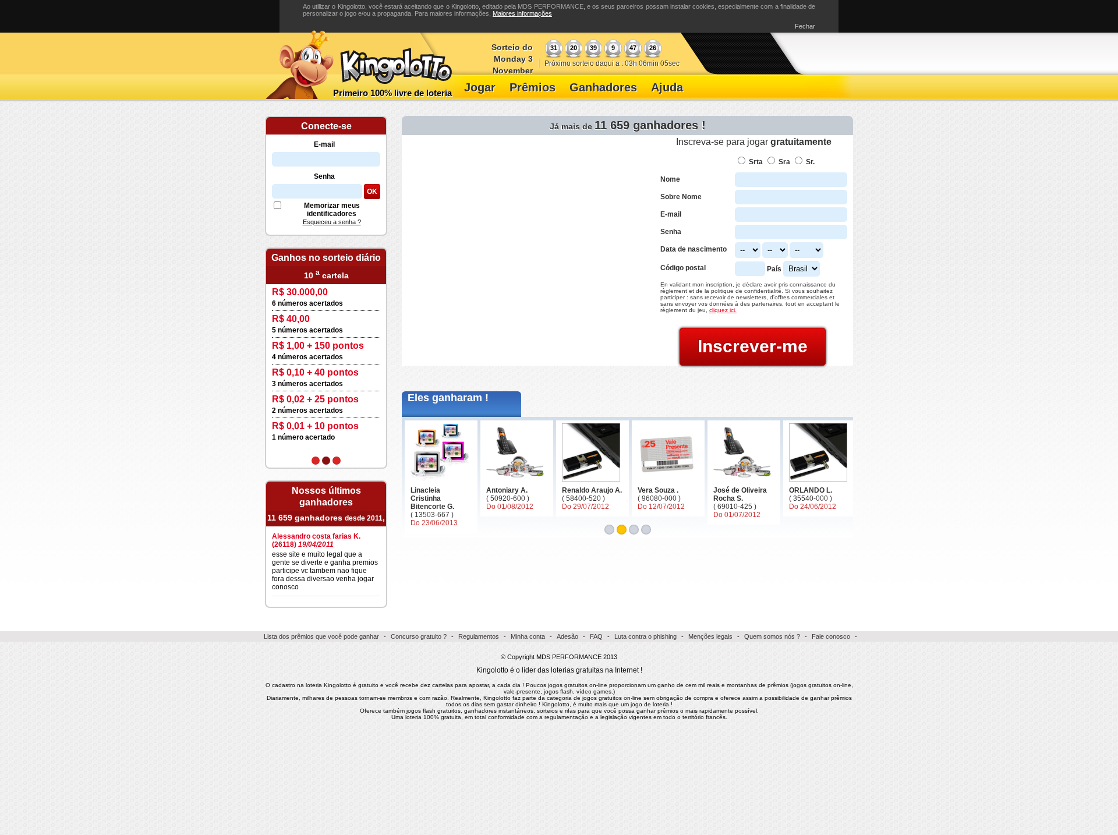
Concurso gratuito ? (419, 636)
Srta (756, 162)
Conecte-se (326, 126)
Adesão (567, 636)
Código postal (683, 268)
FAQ (596, 636)
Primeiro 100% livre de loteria (392, 93)
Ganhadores (603, 87)
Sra (784, 162)
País (774, 269)
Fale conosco (831, 636)
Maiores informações (522, 13)
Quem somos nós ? (772, 636)
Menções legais (710, 636)
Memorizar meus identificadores (332, 209)
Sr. (810, 162)
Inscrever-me (753, 346)
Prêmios (533, 87)
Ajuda (667, 87)
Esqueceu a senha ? (332, 221)
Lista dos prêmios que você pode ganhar (321, 636)
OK (372, 191)
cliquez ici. (723, 310)
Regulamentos (478, 636)
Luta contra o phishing (645, 636)
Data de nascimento (693, 249)
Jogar (480, 87)
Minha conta (528, 636)
